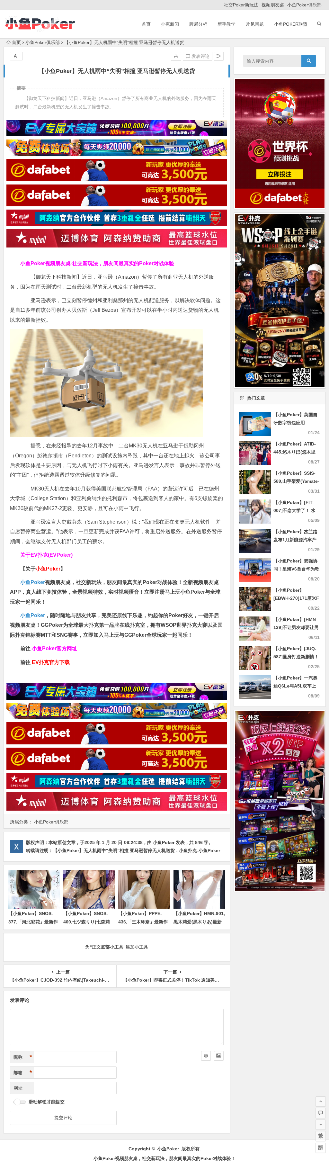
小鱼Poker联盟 (290, 24)
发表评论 (199, 56)
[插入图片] (219, 1056)
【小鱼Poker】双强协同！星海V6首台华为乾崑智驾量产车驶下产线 (296, 569)
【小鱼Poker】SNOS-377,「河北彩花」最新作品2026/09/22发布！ (33, 921)
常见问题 (255, 24)
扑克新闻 (170, 24)
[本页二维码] (321, 1148)
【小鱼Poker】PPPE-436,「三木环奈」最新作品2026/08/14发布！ (143, 921)
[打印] (176, 56)
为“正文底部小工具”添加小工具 (116, 946)
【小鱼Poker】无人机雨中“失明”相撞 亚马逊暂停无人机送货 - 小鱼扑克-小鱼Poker (136, 850)
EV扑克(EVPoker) (52, 555)
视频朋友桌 (273, 4)
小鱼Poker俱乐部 (304, 4)
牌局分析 (198, 24)
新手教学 (227, 24)
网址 (17, 1088)
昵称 (22, 1057)
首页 (146, 24)
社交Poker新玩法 (241, 4)
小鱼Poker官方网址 (54, 648)
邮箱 (22, 1072)
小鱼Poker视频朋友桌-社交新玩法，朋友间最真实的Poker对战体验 (97, 263)
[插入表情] (206, 1056)
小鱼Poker (32, 582)
